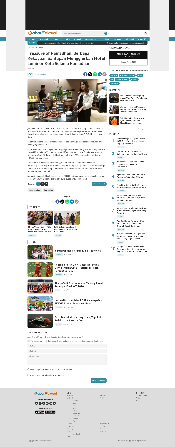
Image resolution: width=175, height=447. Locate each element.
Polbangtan (114, 83)
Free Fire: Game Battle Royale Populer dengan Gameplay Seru (131, 186)
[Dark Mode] (146, 33)
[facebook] (36, 403)
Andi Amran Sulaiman (127, 75)
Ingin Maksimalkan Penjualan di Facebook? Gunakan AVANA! (131, 175)
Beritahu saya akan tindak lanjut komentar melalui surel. (51, 369)
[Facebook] (85, 74)
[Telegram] (100, 74)
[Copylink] (104, 74)
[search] (105, 33)
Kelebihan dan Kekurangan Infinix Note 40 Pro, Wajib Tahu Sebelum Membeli (131, 197)
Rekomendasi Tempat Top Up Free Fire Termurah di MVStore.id (130, 164)
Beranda (31, 47)
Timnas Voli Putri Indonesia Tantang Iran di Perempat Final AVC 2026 (79, 285)
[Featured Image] (67, 122)
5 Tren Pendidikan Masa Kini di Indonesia (78, 250)
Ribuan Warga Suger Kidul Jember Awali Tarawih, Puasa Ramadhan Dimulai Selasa (40, 230)
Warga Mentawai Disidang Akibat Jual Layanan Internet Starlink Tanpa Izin (133, 109)
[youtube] (50, 403)
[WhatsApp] (95, 74)
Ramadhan (48, 190)
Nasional (39, 47)
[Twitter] (90, 74)
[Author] (30, 74)
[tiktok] (54, 403)
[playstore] (50, 413)
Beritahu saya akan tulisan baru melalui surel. (47, 375)
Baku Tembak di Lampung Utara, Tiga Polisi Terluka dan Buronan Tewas (79, 319)
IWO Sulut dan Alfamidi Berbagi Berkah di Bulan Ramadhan (65, 229)
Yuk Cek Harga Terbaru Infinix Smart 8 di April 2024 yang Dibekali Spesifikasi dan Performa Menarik (130, 224)
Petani (140, 75)
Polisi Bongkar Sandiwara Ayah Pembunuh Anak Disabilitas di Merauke (132, 120)
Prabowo (134, 79)
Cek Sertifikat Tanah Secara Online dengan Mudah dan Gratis (132, 152)
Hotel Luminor (35, 190)
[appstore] (39, 413)
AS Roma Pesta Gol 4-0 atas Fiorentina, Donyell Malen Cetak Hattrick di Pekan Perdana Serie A (77, 267)
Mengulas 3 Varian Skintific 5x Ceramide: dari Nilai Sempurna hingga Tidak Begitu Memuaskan (132, 249)
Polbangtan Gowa (122, 79)
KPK (112, 79)
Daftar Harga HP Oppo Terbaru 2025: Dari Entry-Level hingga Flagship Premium (131, 141)
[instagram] (47, 403)
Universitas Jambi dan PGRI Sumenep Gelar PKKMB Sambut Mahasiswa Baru (79, 302)
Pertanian (114, 75)
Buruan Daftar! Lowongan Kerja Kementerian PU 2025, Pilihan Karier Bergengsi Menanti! (132, 236)
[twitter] (40, 403)
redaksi (43, 74)
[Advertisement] (87, 16)
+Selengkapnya (142, 129)
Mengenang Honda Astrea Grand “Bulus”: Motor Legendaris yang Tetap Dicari (132, 210)
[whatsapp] (43, 403)
